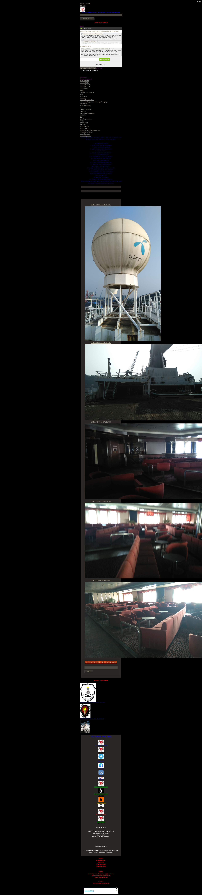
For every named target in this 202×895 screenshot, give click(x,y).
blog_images (83, 103)
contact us (83, 111)
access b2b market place (87, 100)
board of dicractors (85, 105)
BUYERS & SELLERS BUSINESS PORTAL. (96, 49)
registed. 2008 (84, 122)
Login (84, 28)
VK (101, 776)
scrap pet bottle (84, 126)
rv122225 (83, 124)
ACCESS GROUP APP (101, 746)
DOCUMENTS (84, 88)
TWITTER (101, 762)
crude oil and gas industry (87, 113)
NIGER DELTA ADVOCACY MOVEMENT (92, 719)
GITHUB (101, 807)
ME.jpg (82, 90)
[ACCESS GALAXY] (85, 726)
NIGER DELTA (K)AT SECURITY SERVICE (92, 702)
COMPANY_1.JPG (85, 84)
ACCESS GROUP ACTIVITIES (92, 33)
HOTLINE (83, 68)
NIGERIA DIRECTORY (101, 787)
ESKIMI (101, 780)
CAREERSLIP (101, 753)
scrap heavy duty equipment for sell (90, 130)
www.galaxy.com (85, 134)
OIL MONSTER (101, 803)
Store (81, 94)
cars (81, 107)
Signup (89, 28)
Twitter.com (83, 96)
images (82, 120)
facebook (82, 115)
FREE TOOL (91, 68)
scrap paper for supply (86, 132)
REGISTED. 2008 (85, 3)
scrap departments (85, 128)
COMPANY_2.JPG (85, 86)
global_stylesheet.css (86, 119)
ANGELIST (101, 796)
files (81, 117)
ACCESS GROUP (101, 815)
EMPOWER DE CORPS (101, 794)
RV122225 (83, 5)
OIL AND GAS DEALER (87, 92)
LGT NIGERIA (101, 822)
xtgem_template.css (85, 136)
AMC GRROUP (84, 81)
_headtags (83, 98)
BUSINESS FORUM (89, 41)
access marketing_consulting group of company (93, 102)
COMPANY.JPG (84, 83)
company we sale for (86, 109)
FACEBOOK (101, 769)
